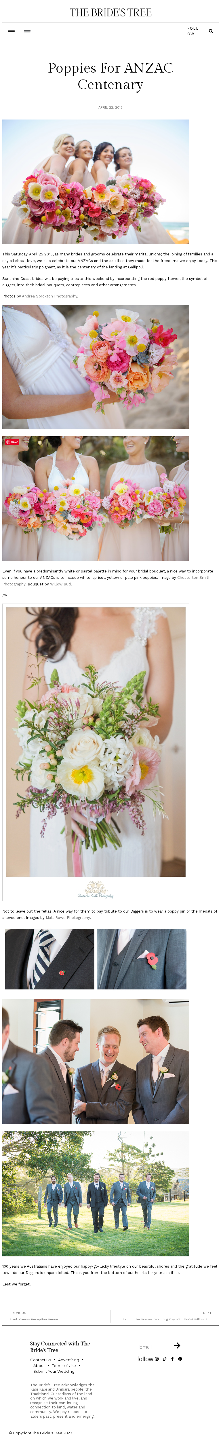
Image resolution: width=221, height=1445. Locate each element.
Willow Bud (60, 584)
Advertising (68, 1359)
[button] (27, 31)
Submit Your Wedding (54, 1371)
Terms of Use (64, 1365)
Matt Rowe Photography (68, 917)
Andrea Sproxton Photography (49, 296)
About (39, 1365)
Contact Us (40, 1359)
